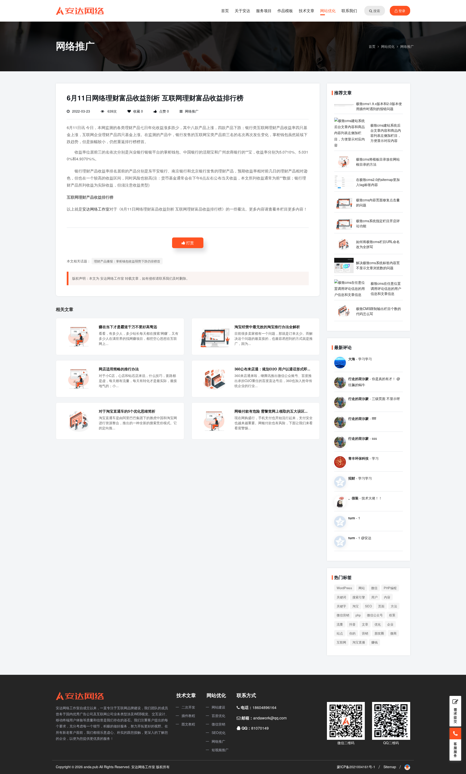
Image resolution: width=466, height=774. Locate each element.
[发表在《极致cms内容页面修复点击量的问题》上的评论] (340, 521)
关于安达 (242, 10)
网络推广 (407, 46)
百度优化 (218, 715)
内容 (387, 597)
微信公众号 (375, 615)
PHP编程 (390, 588)
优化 (377, 624)
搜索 (376, 10)
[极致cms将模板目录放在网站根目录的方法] (344, 161)
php (358, 615)
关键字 (341, 606)
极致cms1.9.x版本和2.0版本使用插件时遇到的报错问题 (379, 106)
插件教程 (188, 715)
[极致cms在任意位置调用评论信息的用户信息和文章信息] (351, 287)
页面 (381, 606)
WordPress (344, 588)
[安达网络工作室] (80, 10)
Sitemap (389, 766)
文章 (365, 624)
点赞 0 (164, 111)
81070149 (260, 728)
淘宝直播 (358, 642)
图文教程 (188, 724)
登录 (401, 10)
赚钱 (374, 642)
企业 (390, 624)
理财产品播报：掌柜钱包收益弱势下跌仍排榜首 (127, 261)
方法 (394, 606)
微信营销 (343, 615)
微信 (374, 588)
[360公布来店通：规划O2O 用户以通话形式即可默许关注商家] (214, 378)
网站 (361, 588)
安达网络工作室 (95, 209)
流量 (340, 624)
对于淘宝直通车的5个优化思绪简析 (127, 411)
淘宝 (355, 606)
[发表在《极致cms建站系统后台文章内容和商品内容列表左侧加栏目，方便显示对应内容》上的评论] (340, 362)
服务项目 (264, 10)
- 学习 (363, 458)
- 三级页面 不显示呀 (374, 398)
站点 (340, 633)
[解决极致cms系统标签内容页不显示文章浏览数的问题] (344, 264)
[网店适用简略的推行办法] (78, 378)
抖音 (352, 624)
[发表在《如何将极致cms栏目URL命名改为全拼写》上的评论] (340, 441)
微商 (393, 633)
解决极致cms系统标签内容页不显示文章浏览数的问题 (378, 265)
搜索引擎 (358, 597)
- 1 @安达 (359, 537)
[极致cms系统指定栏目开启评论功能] (344, 222)
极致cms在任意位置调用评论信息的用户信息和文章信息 (386, 288)
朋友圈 (379, 633)
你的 (352, 633)
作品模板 (285, 10)
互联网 (341, 642)
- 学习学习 (360, 358)
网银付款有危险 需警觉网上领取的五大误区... (271, 411)
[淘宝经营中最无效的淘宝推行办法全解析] (214, 336)
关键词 (341, 597)
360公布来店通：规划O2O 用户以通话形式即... (272, 369)
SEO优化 (218, 732)
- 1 (354, 517)
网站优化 (328, 10)
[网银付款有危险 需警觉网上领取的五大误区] (214, 420)
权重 (392, 615)
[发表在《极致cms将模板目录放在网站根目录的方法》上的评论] (340, 382)
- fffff (362, 418)
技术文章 (306, 10)
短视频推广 (220, 749)
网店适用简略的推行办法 (119, 369)
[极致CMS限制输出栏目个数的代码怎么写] (344, 310)
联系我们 (349, 10)
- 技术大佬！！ (365, 498)
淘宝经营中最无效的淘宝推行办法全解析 (267, 326)
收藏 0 (138, 111)
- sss (362, 438)
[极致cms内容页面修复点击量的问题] (344, 202)
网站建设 (218, 707)
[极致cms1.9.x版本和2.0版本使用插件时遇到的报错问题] (344, 106)
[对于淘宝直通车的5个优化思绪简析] (78, 420)
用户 (374, 597)
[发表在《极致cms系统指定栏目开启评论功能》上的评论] (340, 541)
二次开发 (188, 707)
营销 (365, 633)
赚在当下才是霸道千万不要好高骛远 (128, 326)
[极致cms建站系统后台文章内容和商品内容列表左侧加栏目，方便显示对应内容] (351, 132)
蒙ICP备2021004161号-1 (356, 766)
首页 (225, 10)
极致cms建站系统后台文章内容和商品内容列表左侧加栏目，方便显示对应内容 (385, 133)
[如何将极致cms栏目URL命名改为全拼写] (344, 243)
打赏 (189, 242)
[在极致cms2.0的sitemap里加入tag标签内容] (344, 181)
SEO (368, 606)
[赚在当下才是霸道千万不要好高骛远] (78, 336)
